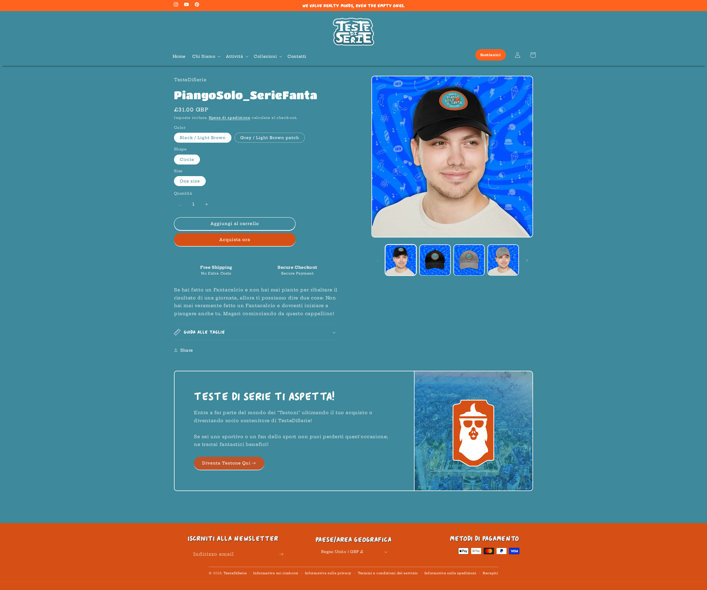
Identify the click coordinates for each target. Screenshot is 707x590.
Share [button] (186, 350)
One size (190, 181)
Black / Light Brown (203, 137)
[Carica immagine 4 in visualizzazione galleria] (503, 260)
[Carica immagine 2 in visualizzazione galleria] (435, 260)
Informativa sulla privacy (328, 573)
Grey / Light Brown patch (269, 137)
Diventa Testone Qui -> (229, 463)
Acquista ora (234, 239)
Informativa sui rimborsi (275, 573)
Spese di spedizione (229, 118)
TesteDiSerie (235, 573)
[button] (206, 56)
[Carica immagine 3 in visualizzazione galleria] (469, 260)
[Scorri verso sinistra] (377, 260)
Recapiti (490, 573)
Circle (187, 159)
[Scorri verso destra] (527, 260)
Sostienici (490, 55)
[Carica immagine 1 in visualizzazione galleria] (400, 260)
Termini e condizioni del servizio (388, 573)
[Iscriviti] (281, 554)
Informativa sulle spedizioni (450, 573)
